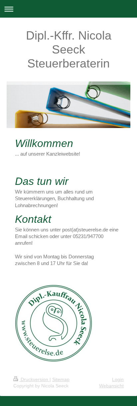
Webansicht (111, 385)
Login (118, 379)
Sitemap (60, 379)
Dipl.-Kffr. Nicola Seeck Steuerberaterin (68, 49)
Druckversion (34, 379)
